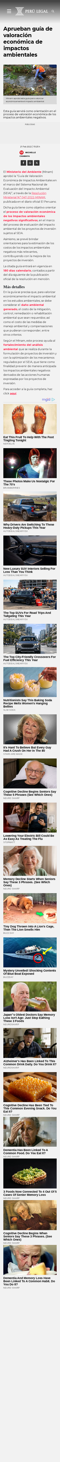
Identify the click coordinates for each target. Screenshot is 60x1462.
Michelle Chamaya (28, 154)
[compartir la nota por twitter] (37, 163)
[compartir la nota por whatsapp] (30, 163)
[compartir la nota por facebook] (23, 163)
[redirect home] (30, 11)
